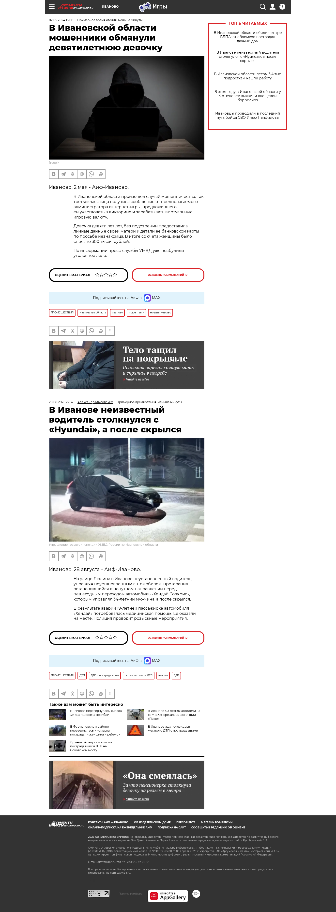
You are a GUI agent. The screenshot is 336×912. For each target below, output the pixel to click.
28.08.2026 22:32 (61, 402)
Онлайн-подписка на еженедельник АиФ (120, 827)
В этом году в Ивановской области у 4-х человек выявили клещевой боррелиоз (247, 96)
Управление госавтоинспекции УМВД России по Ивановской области (103, 544)
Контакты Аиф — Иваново (108, 822)
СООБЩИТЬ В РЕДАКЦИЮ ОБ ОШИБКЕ (218, 827)
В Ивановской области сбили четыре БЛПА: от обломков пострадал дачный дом (248, 37)
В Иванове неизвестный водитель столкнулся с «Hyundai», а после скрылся (247, 56)
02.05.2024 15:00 (61, 20)
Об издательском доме (152, 822)
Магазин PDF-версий (216, 822)
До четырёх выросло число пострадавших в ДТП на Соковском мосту (91, 746)
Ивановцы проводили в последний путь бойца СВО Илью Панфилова (247, 115)
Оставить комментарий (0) (168, 275)
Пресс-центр (185, 822)
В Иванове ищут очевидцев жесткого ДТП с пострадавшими (173, 728)
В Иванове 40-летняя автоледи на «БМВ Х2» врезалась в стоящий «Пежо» (174, 715)
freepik (54, 162)
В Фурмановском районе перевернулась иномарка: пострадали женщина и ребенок (95, 730)
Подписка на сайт (172, 827)
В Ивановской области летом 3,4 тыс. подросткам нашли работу (248, 76)
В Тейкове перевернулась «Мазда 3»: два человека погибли (96, 713)
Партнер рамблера (130, 893)
